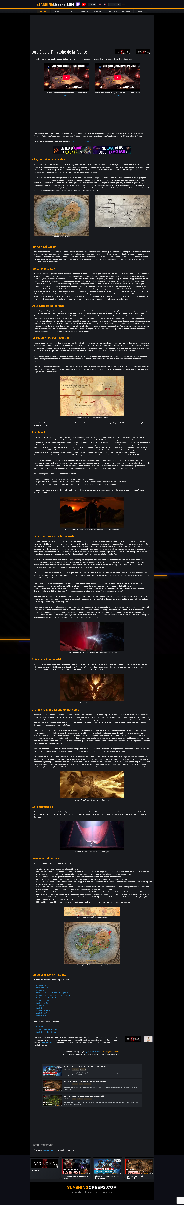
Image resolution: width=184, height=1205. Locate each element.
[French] (105, 4)
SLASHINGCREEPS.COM (55, 4)
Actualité (75, 1069)
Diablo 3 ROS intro (43, 1010)
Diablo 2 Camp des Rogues (46, 1029)
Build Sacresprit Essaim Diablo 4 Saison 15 (84, 1096)
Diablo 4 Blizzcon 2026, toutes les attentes (85, 1067)
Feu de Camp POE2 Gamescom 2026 (76, 1176)
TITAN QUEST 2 (112, 11)
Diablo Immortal (42, 1003)
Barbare (75, 1084)
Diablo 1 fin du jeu (42, 988)
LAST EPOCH (84, 11)
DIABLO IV (71, 11)
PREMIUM (43, 11)
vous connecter (49, 1150)
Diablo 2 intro (41, 990)
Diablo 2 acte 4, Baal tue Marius (48, 998)
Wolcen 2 (35, 1170)
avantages (107, 1052)
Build (81, 1084)
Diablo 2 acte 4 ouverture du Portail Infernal (53, 995)
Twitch (78, 4)
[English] (100, 4)
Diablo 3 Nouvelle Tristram (46, 1032)
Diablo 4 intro (41, 1016)
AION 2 (140, 11)
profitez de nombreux (94, 1052)
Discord (109, 1192)
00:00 (66, 95)
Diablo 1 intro (41, 985)
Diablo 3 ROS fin (42, 1013)
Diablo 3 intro (41, 1005)
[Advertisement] (92, 32)
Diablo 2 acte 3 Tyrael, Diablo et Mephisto (52, 993)
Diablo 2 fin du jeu (43, 1000)
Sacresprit (88, 1099)
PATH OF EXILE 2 (98, 11)
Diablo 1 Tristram (42, 1027)
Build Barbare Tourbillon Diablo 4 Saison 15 (85, 1081)
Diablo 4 (83, 1069)
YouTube (77, 1192)
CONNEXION (92, 4)
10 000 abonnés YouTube (82, 141)
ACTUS (57, 11)
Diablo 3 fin (40, 1008)
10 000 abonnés (46, 1042)
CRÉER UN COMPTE (115, 4)
